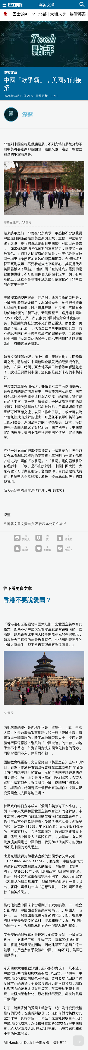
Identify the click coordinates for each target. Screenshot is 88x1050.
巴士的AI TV (24, 14)
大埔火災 (58, 14)
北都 (42, 14)
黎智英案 (78, 14)
